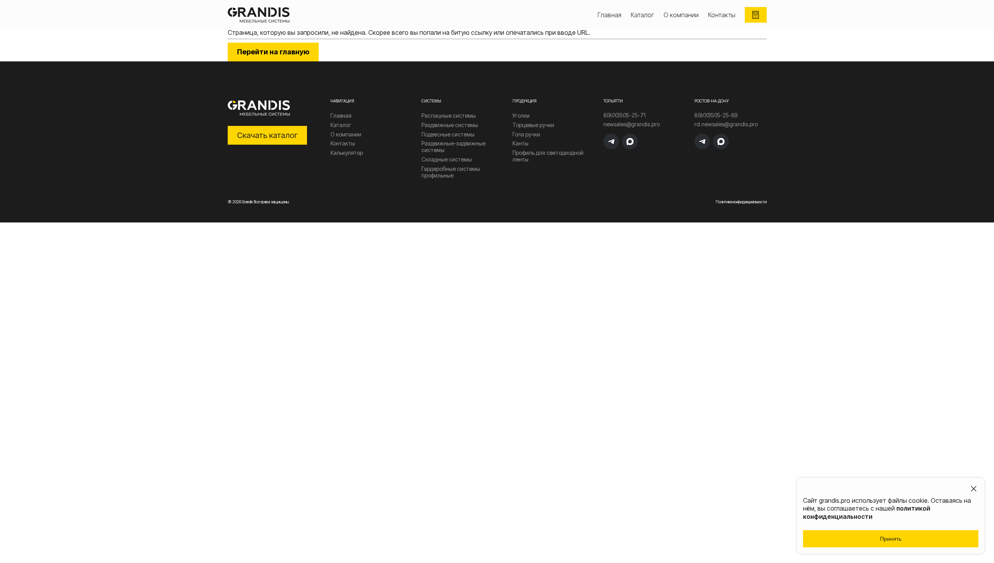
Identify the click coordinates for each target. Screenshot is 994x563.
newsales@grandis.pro (631, 124)
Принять (890, 539)
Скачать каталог (267, 135)
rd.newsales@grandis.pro (726, 124)
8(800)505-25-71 (624, 115)
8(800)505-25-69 (715, 115)
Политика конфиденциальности (741, 202)
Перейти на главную (273, 52)
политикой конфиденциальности (866, 512)
